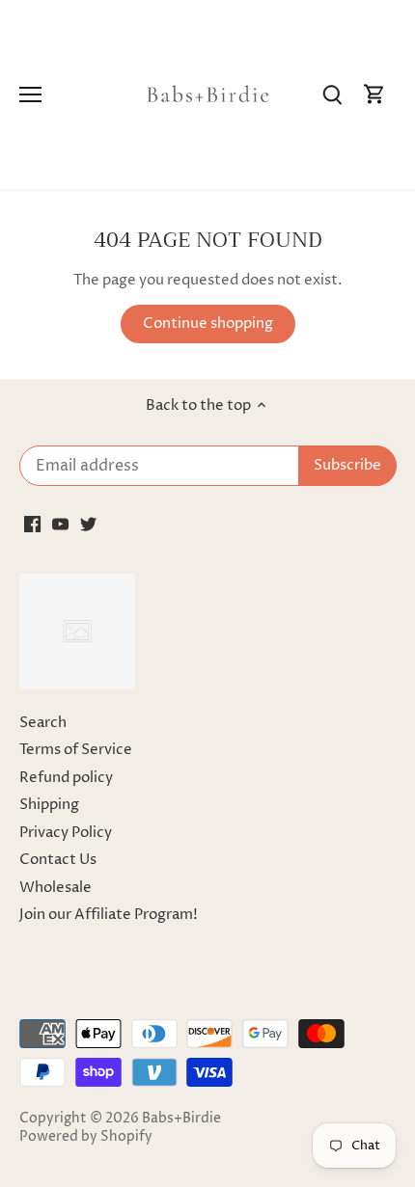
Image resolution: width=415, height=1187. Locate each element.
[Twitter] (88, 524)
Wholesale (55, 887)
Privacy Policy (65, 833)
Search (43, 723)
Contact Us (58, 860)
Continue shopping (208, 323)
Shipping (49, 805)
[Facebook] (32, 524)
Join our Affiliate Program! (108, 914)
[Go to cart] (374, 94)
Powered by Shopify (85, 1137)
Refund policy (66, 778)
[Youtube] (60, 524)
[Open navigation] (30, 94)
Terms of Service (75, 750)
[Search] (332, 94)
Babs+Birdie (181, 1118)
